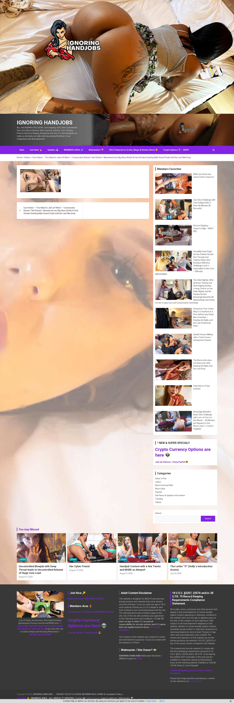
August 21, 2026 (26, 577)
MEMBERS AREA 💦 (73, 150)
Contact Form (196, 681)
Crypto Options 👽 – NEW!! (176, 150)
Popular (158, 492)
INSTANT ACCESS (94, 599)
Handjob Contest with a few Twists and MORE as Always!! (140, 568)
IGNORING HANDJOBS (44, 122)
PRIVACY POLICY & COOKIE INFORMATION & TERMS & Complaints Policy (89, 694)
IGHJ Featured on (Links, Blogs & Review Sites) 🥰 (133, 150)
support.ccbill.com (109, 698)
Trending (159, 499)
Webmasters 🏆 (96, 150)
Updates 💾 (53, 150)
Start (22, 150)
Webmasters (124, 698)
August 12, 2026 (76, 570)
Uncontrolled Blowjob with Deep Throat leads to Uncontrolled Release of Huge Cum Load (41, 570)
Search (158, 513)
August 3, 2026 (126, 573)
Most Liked (160, 488)
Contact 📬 (80, 698)
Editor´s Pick (160, 478)
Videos (158, 502)
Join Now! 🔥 (36, 150)
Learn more (151, 701)
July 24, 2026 (175, 573)
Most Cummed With (164, 485)
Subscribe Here (75, 599)
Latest (158, 482)
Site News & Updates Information (170, 495)
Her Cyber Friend (79, 566)
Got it (162, 701)
